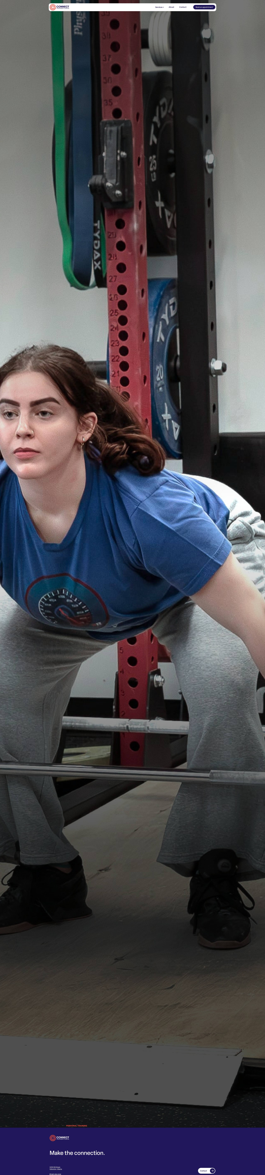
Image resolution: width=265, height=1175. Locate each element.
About (171, 7)
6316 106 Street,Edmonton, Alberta (56, 1168)
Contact (182, 7)
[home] (59, 7)
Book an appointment (204, 7)
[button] (159, 7)
